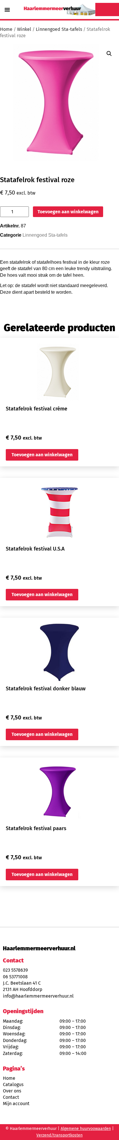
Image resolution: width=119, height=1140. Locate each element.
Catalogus (13, 1084)
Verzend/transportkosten (59, 1135)
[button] (7, 9)
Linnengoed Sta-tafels (59, 29)
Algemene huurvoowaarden (86, 1128)
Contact (11, 1097)
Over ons (12, 1091)
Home (6, 29)
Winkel (24, 29)
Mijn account (16, 1103)
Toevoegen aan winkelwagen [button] (42, 454)
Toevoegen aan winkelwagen (68, 211)
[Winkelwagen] (107, 9)
